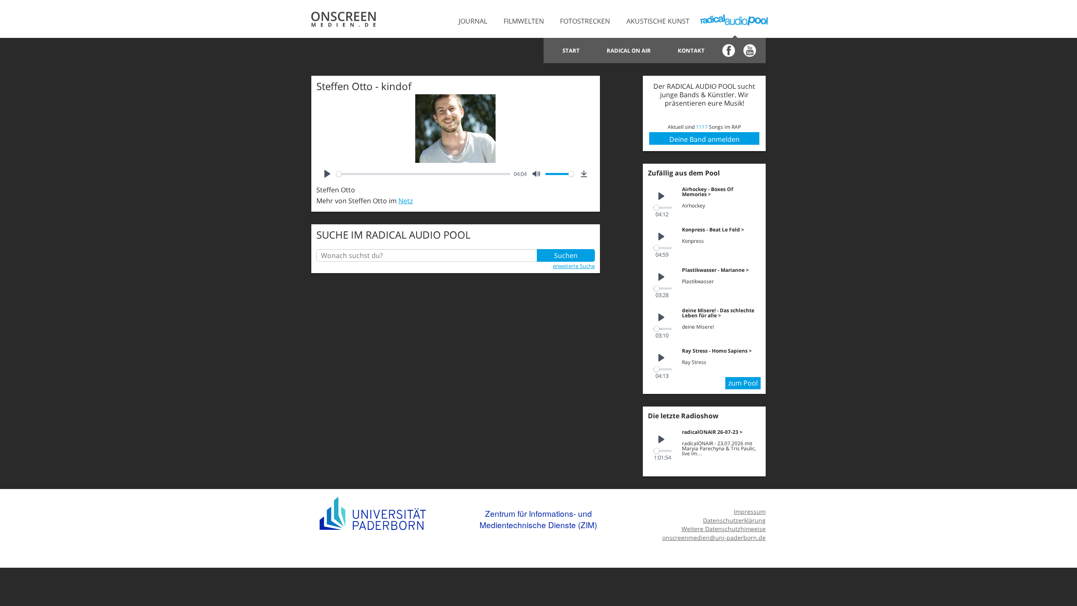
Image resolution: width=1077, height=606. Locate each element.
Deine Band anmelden (704, 139)
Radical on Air (629, 50)
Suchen (566, 255)
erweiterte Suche (574, 266)
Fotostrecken (585, 21)
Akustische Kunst (658, 21)
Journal (473, 21)
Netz (405, 200)
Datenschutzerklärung (734, 520)
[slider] (423, 174)
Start (571, 50)
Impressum (750, 512)
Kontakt (691, 50)
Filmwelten (524, 21)
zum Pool (743, 383)
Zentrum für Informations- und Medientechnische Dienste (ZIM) (538, 519)
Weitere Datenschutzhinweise (724, 529)
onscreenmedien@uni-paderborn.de (714, 538)
